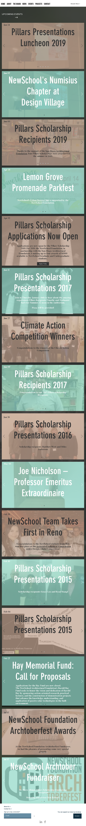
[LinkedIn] (41, 822)
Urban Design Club (39, 200)
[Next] (82, 45)
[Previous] (4, 45)
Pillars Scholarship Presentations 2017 (43, 282)
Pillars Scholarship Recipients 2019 (43, 134)
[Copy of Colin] (44, 752)
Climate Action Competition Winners (43, 331)
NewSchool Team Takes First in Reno (43, 527)
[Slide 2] (40, 211)
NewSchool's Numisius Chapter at (43, 86)
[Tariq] (45, 163)
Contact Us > (8, 809)
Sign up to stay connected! (11, 812)
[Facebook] (45, 822)
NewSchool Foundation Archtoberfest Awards (43, 725)
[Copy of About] (45, 211)
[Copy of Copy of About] (45, 704)
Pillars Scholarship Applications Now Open (43, 231)
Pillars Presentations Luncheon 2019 (43, 37)
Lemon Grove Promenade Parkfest (43, 182)
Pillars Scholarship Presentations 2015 (43, 624)
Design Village (43, 102)
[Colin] (40, 163)
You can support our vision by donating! (69, 812)
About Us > (7, 806)
